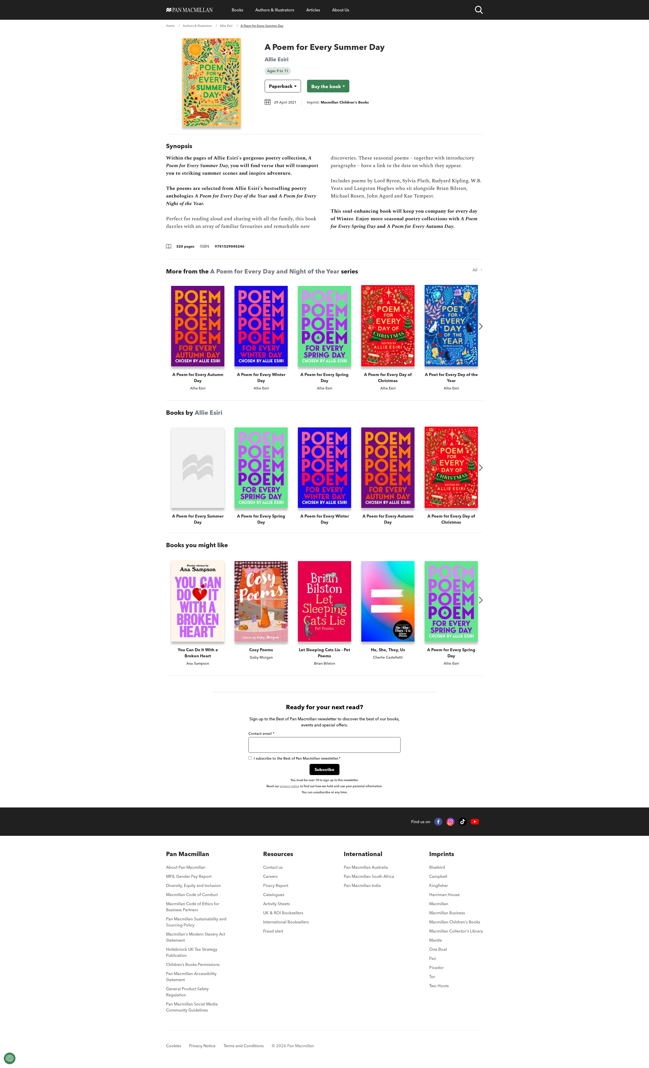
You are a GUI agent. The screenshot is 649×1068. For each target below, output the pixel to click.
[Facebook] (438, 822)
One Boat (438, 949)
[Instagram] (450, 822)
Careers (270, 876)
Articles (313, 9)
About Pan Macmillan (185, 867)
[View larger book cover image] (211, 82)
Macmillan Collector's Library (456, 931)
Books (237, 9)
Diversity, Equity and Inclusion (193, 885)
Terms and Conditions (244, 1045)
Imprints (441, 854)
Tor (432, 976)
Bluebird (437, 867)
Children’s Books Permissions (193, 964)
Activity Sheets (276, 903)
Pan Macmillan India (362, 885)
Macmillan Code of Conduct (192, 894)
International (363, 854)
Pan (432, 958)
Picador (436, 967)
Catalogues (273, 894)
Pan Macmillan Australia (366, 867)
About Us (340, 9)
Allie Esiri (226, 26)
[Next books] (481, 326)
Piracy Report (275, 885)
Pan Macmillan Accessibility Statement (191, 976)
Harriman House (444, 894)
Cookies (173, 1045)
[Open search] (479, 10)
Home (170, 26)
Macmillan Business (447, 912)
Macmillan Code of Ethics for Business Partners (192, 906)
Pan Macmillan (187, 854)
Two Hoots (439, 985)
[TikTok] (463, 822)
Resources (278, 854)
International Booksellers (286, 921)
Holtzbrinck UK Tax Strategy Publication (191, 952)
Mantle (435, 940)
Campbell (438, 876)
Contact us (273, 867)
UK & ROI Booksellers (283, 912)
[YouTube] (475, 822)
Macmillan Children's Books (454, 921)
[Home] (189, 10)
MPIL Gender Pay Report (188, 876)
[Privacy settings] (9, 1058)
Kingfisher (438, 885)
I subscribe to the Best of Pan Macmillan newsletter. (297, 758)
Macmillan (438, 903)
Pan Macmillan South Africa (369, 876)
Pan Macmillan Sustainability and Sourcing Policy (196, 921)
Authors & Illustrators (274, 9)
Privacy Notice (202, 1045)
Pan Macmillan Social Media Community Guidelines (192, 1007)
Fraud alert (273, 931)
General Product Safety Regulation (187, 991)
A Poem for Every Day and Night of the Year (274, 271)
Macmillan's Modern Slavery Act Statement (195, 937)
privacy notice (289, 786)
